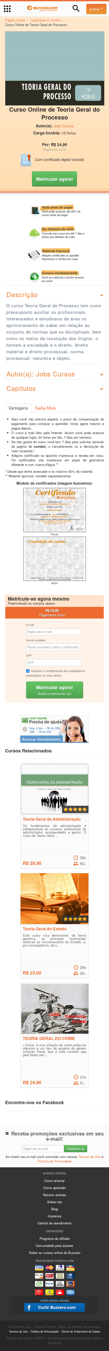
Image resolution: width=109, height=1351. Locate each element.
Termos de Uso (89, 1156)
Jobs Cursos (63, 125)
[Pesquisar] (76, 8)
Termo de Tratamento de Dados (80, 1331)
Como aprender (54, 1187)
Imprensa (54, 1216)
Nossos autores (54, 1194)
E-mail (30, 625)
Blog (54, 1208)
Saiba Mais (45, 408)
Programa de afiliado (55, 1238)
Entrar (95, 9)
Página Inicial (15, 20)
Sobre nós (54, 1201)
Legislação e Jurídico (46, 20)
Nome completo (35, 640)
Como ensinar (54, 1180)
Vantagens (18, 408)
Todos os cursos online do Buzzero (54, 1252)
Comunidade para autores (54, 1245)
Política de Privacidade (54, 1161)
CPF (29, 655)
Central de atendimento (54, 1223)
